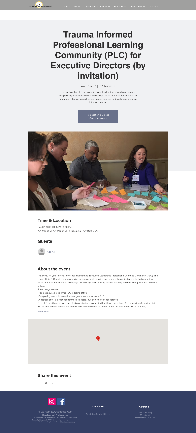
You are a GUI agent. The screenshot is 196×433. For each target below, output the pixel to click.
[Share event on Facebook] (39, 383)
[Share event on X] (46, 383)
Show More (43, 311)
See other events (98, 118)
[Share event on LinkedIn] (53, 383)
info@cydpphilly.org (101, 414)
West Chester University (67, 422)
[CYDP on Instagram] (52, 401)
